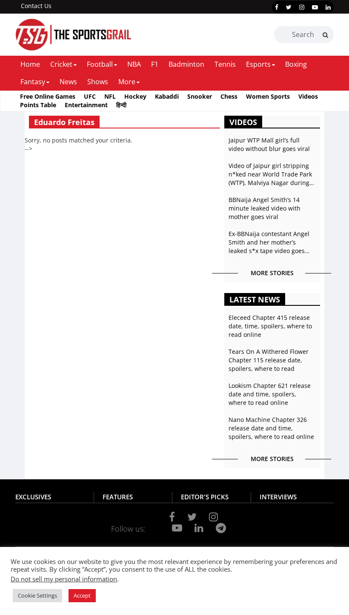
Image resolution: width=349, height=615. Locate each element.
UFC (90, 96)
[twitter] (289, 7)
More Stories (272, 273)
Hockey (135, 96)
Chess (228, 96)
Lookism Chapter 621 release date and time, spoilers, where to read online (270, 394)
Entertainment (86, 105)
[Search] (325, 35)
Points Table (38, 105)
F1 (154, 64)
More (126, 81)
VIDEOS (243, 122)
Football (100, 64)
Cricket (61, 64)
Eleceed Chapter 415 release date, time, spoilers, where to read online (270, 326)
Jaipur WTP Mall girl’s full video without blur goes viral (269, 144)
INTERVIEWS (278, 497)
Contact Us (36, 6)
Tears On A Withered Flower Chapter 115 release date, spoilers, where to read (269, 360)
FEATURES (118, 497)
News (68, 81)
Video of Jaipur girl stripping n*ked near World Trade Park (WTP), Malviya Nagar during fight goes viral (270, 174)
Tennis (225, 64)
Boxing (296, 64)
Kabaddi (167, 96)
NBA (134, 64)
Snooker (199, 96)
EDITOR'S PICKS (205, 497)
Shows (97, 81)
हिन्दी (121, 105)
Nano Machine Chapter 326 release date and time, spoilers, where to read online (271, 428)
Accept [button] (82, 595)
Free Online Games (47, 96)
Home (30, 64)
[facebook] (276, 7)
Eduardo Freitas (64, 122)
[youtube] (315, 7)
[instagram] (301, 7)
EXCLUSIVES (33, 497)
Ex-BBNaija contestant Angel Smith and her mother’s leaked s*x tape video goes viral (269, 242)
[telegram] (221, 528)
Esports (258, 64)
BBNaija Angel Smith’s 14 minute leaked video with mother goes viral (264, 208)
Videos (308, 96)
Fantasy (32, 81)
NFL (110, 96)
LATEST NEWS (254, 299)
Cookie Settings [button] (37, 595)
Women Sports (268, 96)
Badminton (186, 64)
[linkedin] (328, 7)
